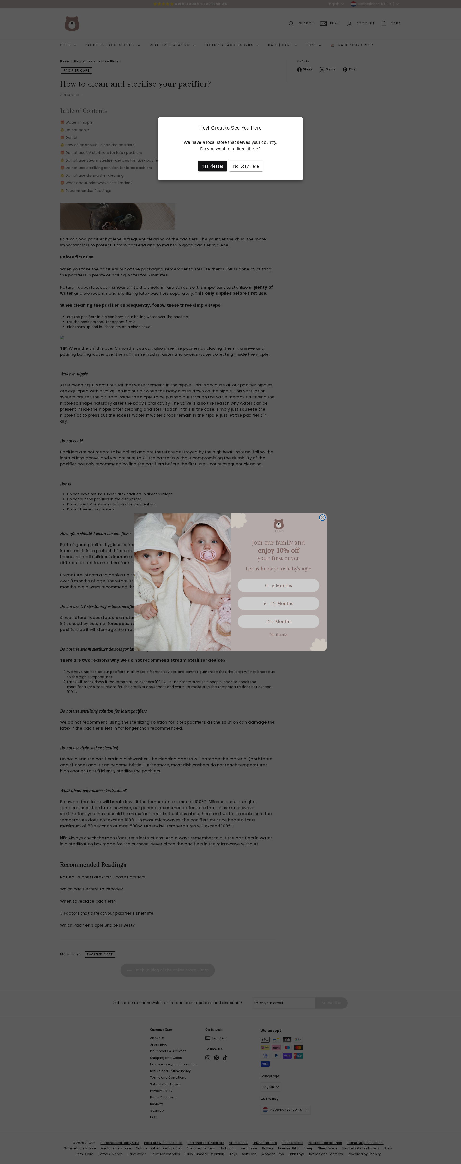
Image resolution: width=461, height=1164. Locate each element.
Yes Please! (212, 166)
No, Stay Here (246, 166)
